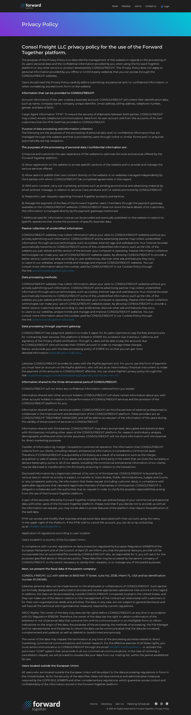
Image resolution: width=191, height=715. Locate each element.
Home (115, 6)
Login (166, 6)
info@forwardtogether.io (45, 526)
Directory (126, 6)
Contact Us (150, 6)
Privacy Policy (162, 708)
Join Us (138, 6)
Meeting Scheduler (138, 703)
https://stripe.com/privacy (65, 353)
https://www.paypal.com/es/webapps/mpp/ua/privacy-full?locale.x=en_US (73, 375)
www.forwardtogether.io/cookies (53, 270)
